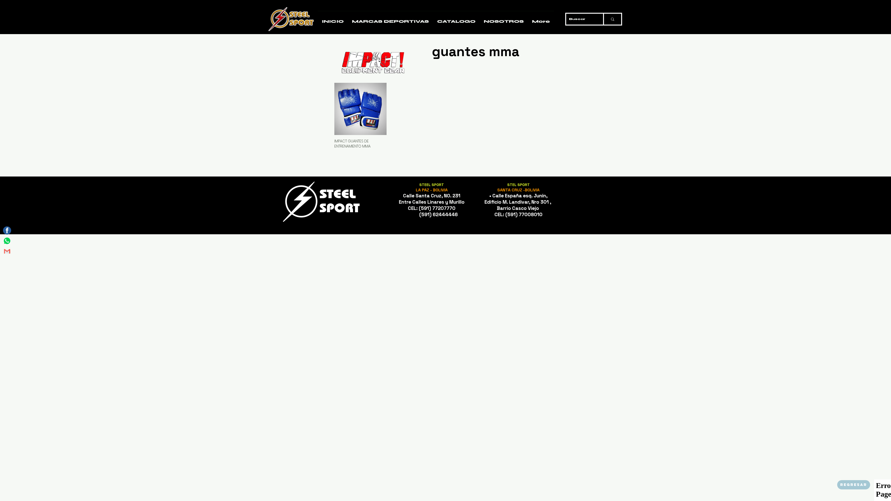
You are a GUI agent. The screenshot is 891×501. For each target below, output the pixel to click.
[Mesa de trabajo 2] (7, 251)
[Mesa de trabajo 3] (7, 230)
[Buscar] (612, 19)
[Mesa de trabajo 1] (7, 241)
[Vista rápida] (360, 109)
